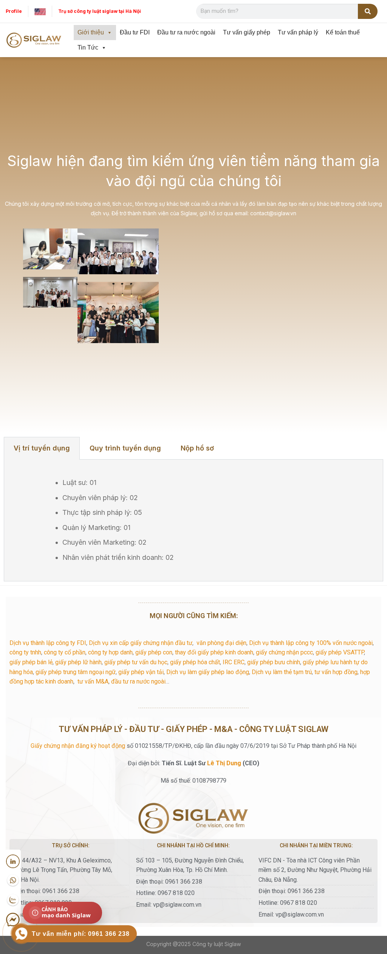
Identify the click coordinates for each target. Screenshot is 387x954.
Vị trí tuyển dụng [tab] (42, 448)
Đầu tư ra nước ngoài (186, 32)
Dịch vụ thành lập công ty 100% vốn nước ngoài (311, 642)
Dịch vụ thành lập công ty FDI (47, 642)
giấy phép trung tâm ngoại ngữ (76, 672)
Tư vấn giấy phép (246, 32)
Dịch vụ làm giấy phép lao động (207, 672)
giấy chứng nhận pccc (284, 652)
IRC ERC (234, 662)
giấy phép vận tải (141, 672)
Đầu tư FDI (135, 32)
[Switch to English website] (40, 11)
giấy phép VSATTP (340, 652)
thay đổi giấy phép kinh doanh (214, 652)
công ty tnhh (25, 652)
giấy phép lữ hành (78, 662)
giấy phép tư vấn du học (135, 662)
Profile (14, 11)
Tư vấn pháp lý (298, 32)
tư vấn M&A (92, 681)
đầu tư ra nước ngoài (138, 681)
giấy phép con (153, 652)
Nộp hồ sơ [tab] (197, 448)
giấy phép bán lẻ (31, 662)
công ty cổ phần (64, 652)
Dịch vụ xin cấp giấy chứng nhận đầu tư (140, 642)
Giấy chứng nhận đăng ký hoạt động (78, 745)
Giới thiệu (90, 32)
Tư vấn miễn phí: (81, 934)
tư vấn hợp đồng (336, 672)
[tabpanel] (193, 520)
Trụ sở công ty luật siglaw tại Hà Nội (99, 11)
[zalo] (13, 900)
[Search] (368, 11)
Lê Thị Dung (224, 763)
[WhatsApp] (13, 881)
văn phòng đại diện (221, 642)
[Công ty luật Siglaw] (34, 40)
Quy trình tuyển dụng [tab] (125, 448)
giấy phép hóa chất (195, 662)
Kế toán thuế (343, 32)
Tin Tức (87, 47)
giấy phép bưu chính (273, 662)
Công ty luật (207, 944)
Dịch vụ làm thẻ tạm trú (282, 672)
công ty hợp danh (110, 652)
